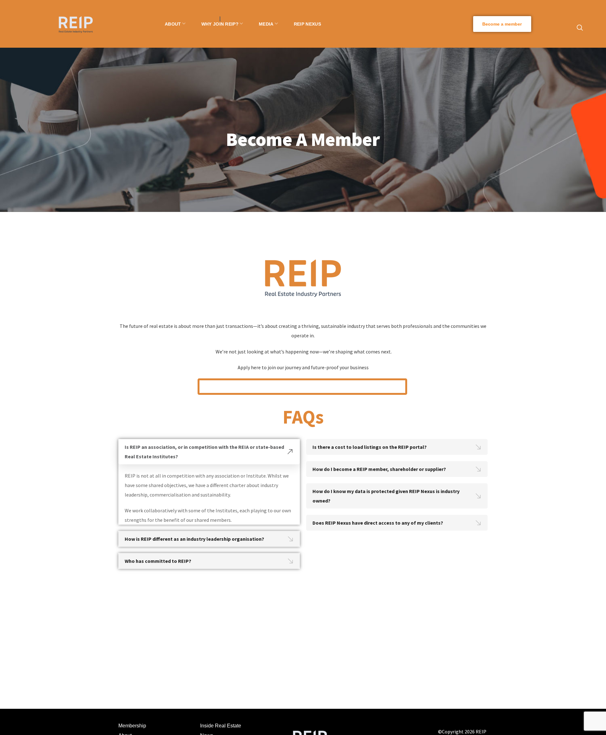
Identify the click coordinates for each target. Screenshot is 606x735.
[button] (502, 24)
